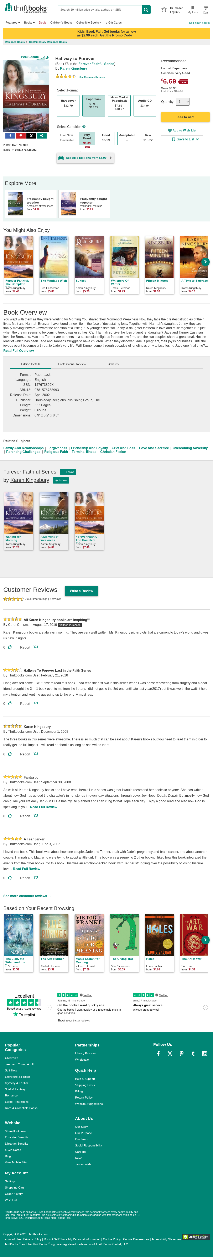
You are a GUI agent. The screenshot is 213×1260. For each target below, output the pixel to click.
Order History (14, 1193)
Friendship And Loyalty (89, 448)
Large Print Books (16, 1101)
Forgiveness (57, 448)
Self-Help (11, 1070)
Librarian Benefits (16, 1143)
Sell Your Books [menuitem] (199, 22)
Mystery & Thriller (16, 1083)
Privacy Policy (32, 1239)
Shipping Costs (85, 1085)
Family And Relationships (23, 448)
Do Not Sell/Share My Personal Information (72, 1239)
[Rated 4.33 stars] (65, 77)
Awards (113, 364)
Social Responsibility (88, 1145)
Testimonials (83, 1164)
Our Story (81, 1126)
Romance (11, 1095)
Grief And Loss (123, 448)
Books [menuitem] (28, 22)
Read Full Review (43, 807)
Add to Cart (185, 117)
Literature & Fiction (17, 1076)
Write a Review (81, 591)
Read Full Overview (18, 350)
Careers (80, 1151)
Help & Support (85, 1078)
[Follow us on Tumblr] (193, 1054)
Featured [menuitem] (11, 22)
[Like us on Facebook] (158, 1054)
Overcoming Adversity (190, 448)
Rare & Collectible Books (21, 1108)
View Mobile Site (16, 1162)
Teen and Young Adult (19, 1064)
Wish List (11, 1200)
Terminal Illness (84, 452)
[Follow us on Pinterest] (182, 1054)
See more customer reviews (25, 896)
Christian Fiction (113, 452)
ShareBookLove (15, 1131)
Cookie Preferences (136, 1239)
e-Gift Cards (13, 1149)
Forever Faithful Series (96, 64)
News (78, 1158)
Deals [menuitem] (42, 22)
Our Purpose (83, 1133)
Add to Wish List (184, 130)
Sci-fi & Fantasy (15, 1089)
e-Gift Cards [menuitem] (114, 22)
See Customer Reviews (92, 77)
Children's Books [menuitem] (61, 22)
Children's (11, 1058)
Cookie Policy (112, 1239)
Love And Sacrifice (154, 448)
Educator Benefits (16, 1137)
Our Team (81, 1139)
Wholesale (82, 1059)
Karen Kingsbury (73, 68)
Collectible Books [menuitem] (87, 22)
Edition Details (30, 364)
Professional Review (72, 364)
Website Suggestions (89, 1103)
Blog (8, 1156)
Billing (79, 1091)
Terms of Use (12, 1239)
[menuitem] (176, 9)
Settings (10, 1181)
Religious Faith (56, 452)
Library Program (86, 1053)
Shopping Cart (14, 1187)
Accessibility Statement (166, 1239)
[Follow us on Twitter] (170, 1054)
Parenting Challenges (23, 452)
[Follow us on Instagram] (205, 1054)
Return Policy (84, 1097)
